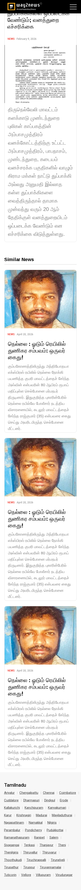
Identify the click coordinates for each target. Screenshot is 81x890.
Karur (8, 815)
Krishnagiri (23, 815)
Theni (62, 845)
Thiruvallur (30, 852)
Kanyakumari (57, 808)
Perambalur (12, 830)
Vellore (26, 875)
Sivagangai (11, 845)
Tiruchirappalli (36, 860)
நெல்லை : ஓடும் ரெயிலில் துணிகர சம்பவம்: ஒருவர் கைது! (37, 350)
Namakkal (36, 823)
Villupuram (43, 875)
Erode (64, 800)
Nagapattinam (14, 823)
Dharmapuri (31, 800)
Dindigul (49, 800)
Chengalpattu (28, 793)
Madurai (41, 815)
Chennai (48, 793)
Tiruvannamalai (50, 867)
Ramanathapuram (16, 837)
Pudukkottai (55, 830)
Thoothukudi (13, 860)
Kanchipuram (34, 808)
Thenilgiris (11, 852)
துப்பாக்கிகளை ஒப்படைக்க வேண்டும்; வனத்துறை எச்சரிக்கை (38, 20)
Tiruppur (29, 867)
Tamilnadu (15, 785)
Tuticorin (10, 875)
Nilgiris (52, 823)
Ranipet (39, 837)
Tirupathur (11, 867)
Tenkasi (29, 845)
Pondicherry (33, 830)
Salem (53, 837)
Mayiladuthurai (62, 815)
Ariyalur (9, 793)
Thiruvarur (49, 852)
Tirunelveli (58, 860)
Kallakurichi (12, 808)
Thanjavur (46, 845)
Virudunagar (64, 875)
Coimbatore (67, 793)
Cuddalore (11, 800)
